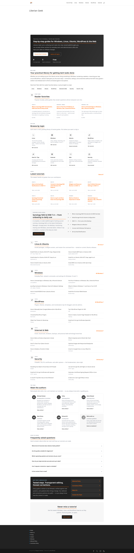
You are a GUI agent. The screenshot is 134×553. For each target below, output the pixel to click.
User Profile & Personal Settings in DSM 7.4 (94, 184)
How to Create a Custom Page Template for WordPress (82, 315)
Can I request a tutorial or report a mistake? (44, 466)
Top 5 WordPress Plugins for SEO (77, 310)
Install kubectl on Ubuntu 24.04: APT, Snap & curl (43, 258)
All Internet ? (100, 331)
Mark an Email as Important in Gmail (74, 198)
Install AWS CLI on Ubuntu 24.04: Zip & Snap (79, 263)
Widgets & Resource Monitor (78, 224)
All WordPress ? (99, 302)
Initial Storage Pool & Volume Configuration (82, 217)
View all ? (101, 174)
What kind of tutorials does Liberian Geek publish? (46, 446)
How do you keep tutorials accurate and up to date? (46, 461)
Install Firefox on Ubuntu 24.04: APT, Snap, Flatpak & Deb (45, 252)
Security (72, 88)
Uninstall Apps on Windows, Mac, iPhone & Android (94, 199)
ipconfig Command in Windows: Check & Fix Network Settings (46, 287)
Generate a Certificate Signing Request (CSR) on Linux (82, 373)
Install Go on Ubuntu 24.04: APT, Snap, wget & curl (81, 258)
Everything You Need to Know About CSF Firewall (43, 367)
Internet (100, 2)
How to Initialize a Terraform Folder (39, 349)
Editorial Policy (86, 481)
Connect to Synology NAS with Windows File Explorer (58, 185)
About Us (86, 490)
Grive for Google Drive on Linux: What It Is (79, 349)
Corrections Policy (86, 485)
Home (31, 530)
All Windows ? (100, 273)
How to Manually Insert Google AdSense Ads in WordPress (45, 310)
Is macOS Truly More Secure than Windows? (42, 378)
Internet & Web (63, 88)
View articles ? (40, 410)
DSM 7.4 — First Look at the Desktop (80, 221)
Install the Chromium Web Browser (77, 292)
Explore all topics (55, 54)
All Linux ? (101, 244)
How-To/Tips (69, 2)
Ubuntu (87, 2)
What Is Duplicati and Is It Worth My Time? (79, 339)
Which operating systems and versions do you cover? (46, 456)
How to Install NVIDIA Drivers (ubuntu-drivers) (42, 292)
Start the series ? (38, 233)
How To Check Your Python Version (39, 344)
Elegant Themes (39, 550)
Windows (81, 2)
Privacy (32, 534)
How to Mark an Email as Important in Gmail (42, 339)
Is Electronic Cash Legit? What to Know (78, 378)
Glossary (32, 539)
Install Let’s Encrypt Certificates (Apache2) (79, 321)
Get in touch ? (67, 517)
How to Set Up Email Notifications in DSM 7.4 (38, 184)
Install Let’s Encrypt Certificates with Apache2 (42, 373)
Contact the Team (86, 495)
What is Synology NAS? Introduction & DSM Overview (85, 214)
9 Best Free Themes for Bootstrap (39, 321)
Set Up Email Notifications (78, 231)
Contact (32, 537)
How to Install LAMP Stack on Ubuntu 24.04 (79, 252)
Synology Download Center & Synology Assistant (37, 199)
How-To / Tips (80, 88)
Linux (75, 2)
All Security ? (100, 359)
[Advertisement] (71, 23)
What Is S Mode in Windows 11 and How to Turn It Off (82, 287)
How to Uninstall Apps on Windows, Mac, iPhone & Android (91, 107)
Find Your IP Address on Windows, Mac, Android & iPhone (83, 281)
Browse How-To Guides (41, 54)
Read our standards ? (92, 426)
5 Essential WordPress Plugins (38, 315)
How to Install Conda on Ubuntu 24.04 (40, 263)
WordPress (93, 2)
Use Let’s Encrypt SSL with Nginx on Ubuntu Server (81, 367)
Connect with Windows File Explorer (80, 228)
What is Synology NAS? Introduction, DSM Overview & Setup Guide (42, 107)
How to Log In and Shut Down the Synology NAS (57, 198)
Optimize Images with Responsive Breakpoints (80, 344)
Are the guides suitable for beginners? (42, 451)
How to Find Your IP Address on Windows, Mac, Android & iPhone (66, 107)
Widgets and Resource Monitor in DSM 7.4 (75, 184)
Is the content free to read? (39, 471)
